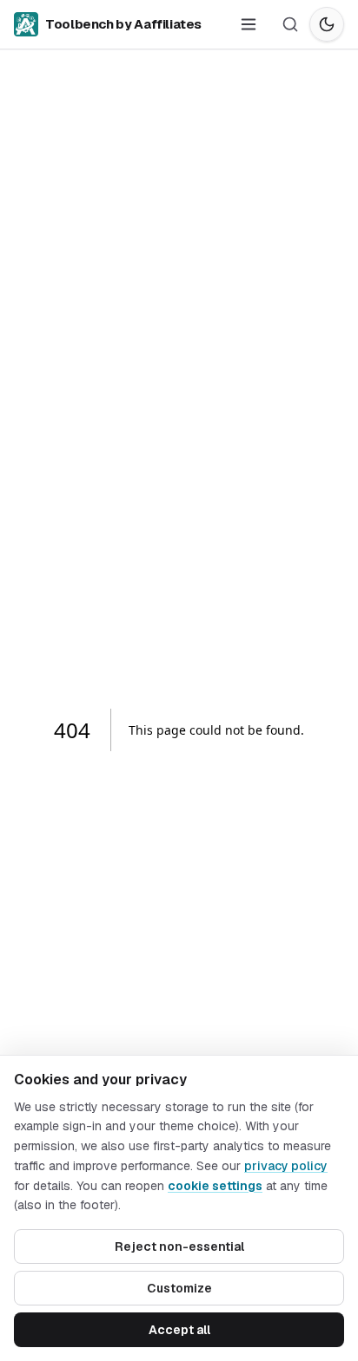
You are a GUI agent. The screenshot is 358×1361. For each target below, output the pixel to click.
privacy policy (286, 1166)
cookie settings (215, 1186)
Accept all (179, 1330)
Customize (179, 1288)
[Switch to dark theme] (326, 24)
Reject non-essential (179, 1246)
